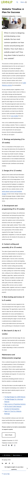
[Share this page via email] (14, 445)
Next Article (16, 455)
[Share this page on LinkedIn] (8, 445)
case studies (14, 116)
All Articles (7, 455)
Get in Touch (8, 435)
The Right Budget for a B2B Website (14, 397)
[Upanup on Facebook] (9, 463)
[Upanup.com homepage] (6, 2)
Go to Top (6, 474)
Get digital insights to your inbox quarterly (14, 468)
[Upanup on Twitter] (6, 463)
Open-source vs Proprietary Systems (15, 404)
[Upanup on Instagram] (12, 463)
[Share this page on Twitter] (11, 445)
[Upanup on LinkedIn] (2, 463)
